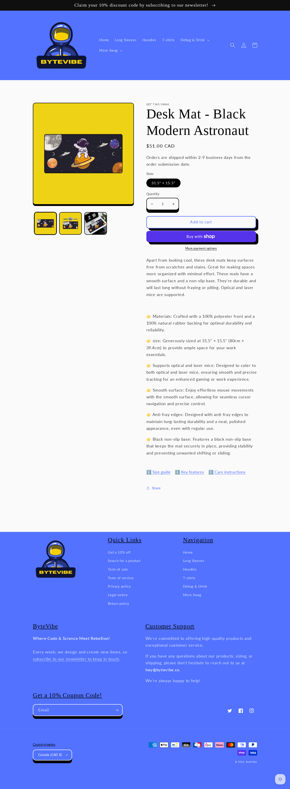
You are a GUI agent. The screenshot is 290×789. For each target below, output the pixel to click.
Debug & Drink (195, 586)
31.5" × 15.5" (163, 183)
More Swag (192, 595)
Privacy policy (119, 586)
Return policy (118, 603)
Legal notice (118, 595)
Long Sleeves (194, 561)
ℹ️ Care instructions (226, 472)
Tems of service (120, 578)
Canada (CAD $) (50, 755)
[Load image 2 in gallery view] (70, 223)
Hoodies (190, 569)
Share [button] (156, 488)
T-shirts (189, 578)
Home (188, 552)
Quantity (153, 194)
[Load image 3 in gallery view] (95, 223)
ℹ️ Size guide (158, 472)
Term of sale (118, 569)
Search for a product (124, 561)
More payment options (201, 248)
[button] (194, 40)
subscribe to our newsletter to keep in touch (76, 659)
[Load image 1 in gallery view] (45, 223)
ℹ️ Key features (189, 472)
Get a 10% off (119, 552)
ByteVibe (251, 761)
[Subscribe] (116, 710)
